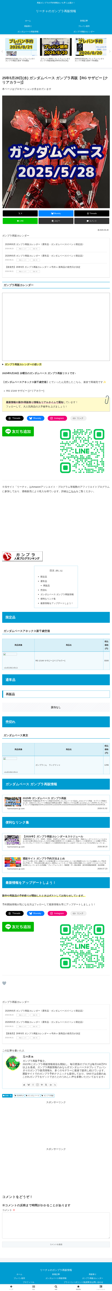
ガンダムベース (33, 1096)
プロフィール (28, 1282)
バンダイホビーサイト (11, 667)
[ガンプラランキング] (22, 556)
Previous (2, 51)
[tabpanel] (21, 51)
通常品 (43, 581)
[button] (56, 221)
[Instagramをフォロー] (37, 1084)
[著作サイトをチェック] (24, 1084)
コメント (8, 1210)
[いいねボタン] (4, 983)
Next (110, 51)
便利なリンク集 (48, 598)
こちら (72, 491)
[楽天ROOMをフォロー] (46, 1084)
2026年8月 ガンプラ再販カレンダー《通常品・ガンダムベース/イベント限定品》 (44, 244)
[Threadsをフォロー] (33, 1084)
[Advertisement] (56, 1123)
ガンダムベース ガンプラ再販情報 (57, 594)
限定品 (43, 576)
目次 (52, 570)
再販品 (46, 585)
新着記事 (56, 1274)
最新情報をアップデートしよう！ (56, 603)
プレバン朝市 (19, 1278)
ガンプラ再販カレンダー (92, 1278)
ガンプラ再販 (49, 1096)
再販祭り (92, 1274)
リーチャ (28, 1056)
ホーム (19, 1274)
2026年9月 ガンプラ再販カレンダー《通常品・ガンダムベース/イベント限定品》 (44, 256)
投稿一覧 (8, 1096)
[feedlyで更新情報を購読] (50, 1084)
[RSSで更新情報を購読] (55, 1084)
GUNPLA (20, 1096)
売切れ (43, 590)
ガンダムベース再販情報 (56, 1278)
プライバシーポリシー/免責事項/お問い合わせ (83, 1282)
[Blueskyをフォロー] (28, 1084)
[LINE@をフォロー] (42, 1084)
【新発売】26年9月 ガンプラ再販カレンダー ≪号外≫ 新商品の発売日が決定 (42, 267)
